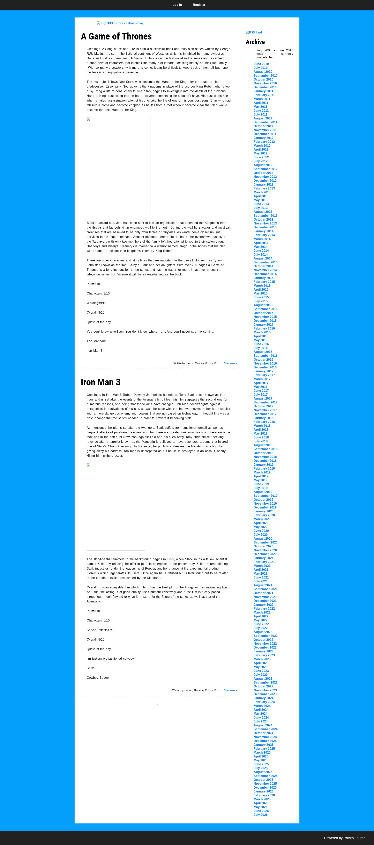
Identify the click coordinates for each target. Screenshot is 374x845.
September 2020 (266, 542)
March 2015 (262, 285)
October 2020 (263, 546)
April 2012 (261, 149)
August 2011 (263, 118)
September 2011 (265, 122)
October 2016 (263, 359)
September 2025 (266, 776)
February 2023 (264, 655)
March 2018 (262, 425)
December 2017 (265, 414)
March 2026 (262, 799)
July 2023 (261, 674)
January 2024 (263, 698)
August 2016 (263, 351)
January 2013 (263, 184)
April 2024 (261, 709)
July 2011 (260, 114)
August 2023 (263, 678)
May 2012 (260, 153)
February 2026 (264, 795)
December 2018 (265, 460)
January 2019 (263, 464)
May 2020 (260, 527)
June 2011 (261, 110)
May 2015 (260, 293)
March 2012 (262, 145)
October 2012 (263, 172)
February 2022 (264, 608)
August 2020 (263, 538)
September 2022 (266, 635)
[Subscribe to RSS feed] (254, 32)
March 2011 (262, 99)
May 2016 (260, 340)
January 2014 (263, 231)
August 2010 (263, 71)
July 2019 (261, 488)
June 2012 (261, 157)
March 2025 (262, 752)
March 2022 (262, 612)
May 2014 (260, 246)
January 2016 (263, 324)
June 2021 (261, 577)
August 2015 (263, 305)
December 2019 (265, 507)
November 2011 (265, 130)
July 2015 (261, 301)
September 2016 (266, 355)
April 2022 (261, 616)
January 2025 (263, 744)
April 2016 (261, 336)
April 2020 (261, 523)
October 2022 (263, 639)
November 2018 (265, 456)
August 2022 (263, 632)
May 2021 (260, 573)
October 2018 (263, 453)
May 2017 (260, 386)
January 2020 (263, 511)
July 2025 (261, 768)
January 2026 (263, 791)
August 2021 (263, 585)
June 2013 (261, 204)
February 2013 (264, 188)
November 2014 (265, 270)
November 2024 (265, 737)
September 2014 (266, 262)
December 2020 (265, 554)
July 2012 (261, 161)
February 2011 (264, 95)
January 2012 (263, 137)
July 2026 (261, 814)
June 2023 (261, 670)
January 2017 (263, 371)
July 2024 (261, 721)
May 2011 (260, 106)
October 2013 (263, 219)
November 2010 (265, 83)
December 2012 (265, 180)
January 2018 (263, 418)
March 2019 (262, 472)
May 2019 (260, 480)
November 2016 (265, 363)
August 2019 (263, 492)
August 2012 (263, 165)
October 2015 (263, 313)
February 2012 (264, 141)
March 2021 (262, 565)
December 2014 (265, 274)
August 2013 (263, 211)
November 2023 (265, 690)
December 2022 (265, 647)
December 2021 (265, 600)
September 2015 (266, 309)
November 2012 (265, 176)
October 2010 (263, 79)
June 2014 (261, 250)
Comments (230, 363)
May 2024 (260, 713)
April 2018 (261, 429)
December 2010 (265, 87)
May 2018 (260, 433)
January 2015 (263, 278)
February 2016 (264, 328)
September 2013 (266, 215)
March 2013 (262, 192)
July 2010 (261, 67)
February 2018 (264, 421)
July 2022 (261, 628)
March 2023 (262, 659)
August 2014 (263, 258)
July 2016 (261, 348)
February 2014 (264, 235)
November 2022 (265, 643)
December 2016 (265, 367)
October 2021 (263, 593)
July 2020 (261, 534)
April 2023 (261, 663)
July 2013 (261, 207)
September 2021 (266, 589)
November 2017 (265, 410)
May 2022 (260, 620)
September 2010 (266, 75)
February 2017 (264, 375)
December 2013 (265, 227)
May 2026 (260, 807)
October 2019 (263, 499)
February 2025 (264, 748)
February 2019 (264, 468)
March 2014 (262, 239)
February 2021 (264, 562)
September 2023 (266, 682)
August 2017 (263, 398)
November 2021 (265, 597)
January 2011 (263, 91)
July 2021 (261, 581)
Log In (177, 4)
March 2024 (262, 705)
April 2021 (261, 569)
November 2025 (265, 783)
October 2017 (263, 406)
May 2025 (260, 760)
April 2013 (261, 196)
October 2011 (263, 126)
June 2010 (261, 64)
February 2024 (264, 702)
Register (199, 4)
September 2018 (266, 449)
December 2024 (265, 740)
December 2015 (265, 320)
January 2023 (263, 651)
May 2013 (260, 200)
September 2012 (266, 169)
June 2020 (261, 530)
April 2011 (261, 102)
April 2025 (261, 756)
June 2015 (261, 297)
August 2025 (263, 772)
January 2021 (263, 558)
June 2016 (261, 344)
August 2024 (263, 725)
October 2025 (263, 779)
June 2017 (261, 390)
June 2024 (261, 717)
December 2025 (265, 787)
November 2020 (265, 550)
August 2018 (263, 445)
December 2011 (265, 134)
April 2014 (261, 243)
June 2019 (261, 484)
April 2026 (261, 803)
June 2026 (261, 811)
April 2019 (261, 476)
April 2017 (261, 383)
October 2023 (263, 686)
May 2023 (260, 667)
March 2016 (262, 332)
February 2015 (264, 281)
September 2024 (266, 729)
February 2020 (264, 515)
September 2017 (266, 402)
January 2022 (263, 604)
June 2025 (261, 764)
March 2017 (262, 379)
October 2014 (263, 266)
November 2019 (265, 503)
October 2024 (263, 733)
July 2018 (261, 441)
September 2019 (266, 495)
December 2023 (265, 694)
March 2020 (262, 519)
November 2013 (265, 223)
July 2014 (261, 254)
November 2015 (265, 316)
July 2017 (261, 394)
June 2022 (261, 624)
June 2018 (261, 437)
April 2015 (261, 289)
